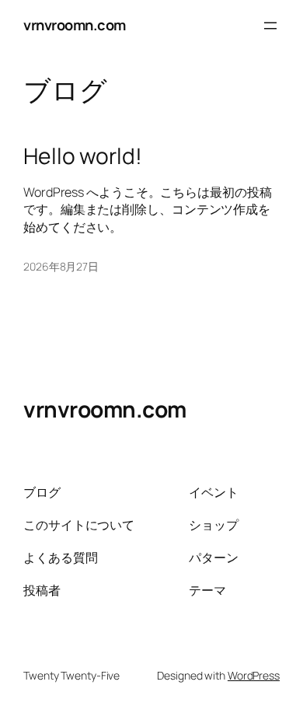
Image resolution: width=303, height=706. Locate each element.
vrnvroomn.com (74, 25)
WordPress (254, 675)
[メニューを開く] (270, 25)
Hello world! (82, 156)
